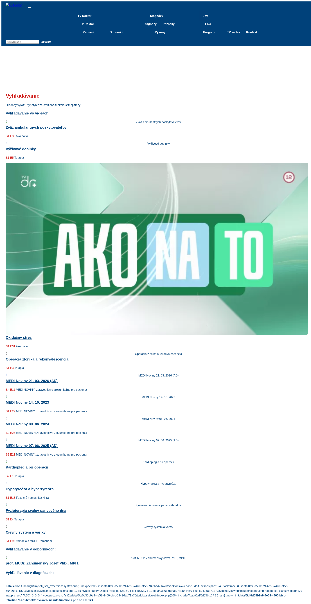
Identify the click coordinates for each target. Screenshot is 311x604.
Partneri (88, 32)
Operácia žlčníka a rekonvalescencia (37, 359)
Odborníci (116, 32)
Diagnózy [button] (156, 15)
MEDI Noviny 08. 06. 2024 (27, 424)
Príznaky (169, 24)
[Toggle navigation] (29, 7)
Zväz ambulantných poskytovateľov (36, 127)
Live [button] (205, 15)
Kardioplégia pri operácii (27, 467)
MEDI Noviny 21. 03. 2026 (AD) (32, 381)
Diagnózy (150, 24)
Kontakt (251, 32)
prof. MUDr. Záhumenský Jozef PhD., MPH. (42, 563)
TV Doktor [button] (84, 15)
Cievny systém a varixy (26, 532)
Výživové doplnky (21, 149)
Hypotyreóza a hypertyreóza (30, 489)
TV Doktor (87, 24)
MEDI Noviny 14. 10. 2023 (27, 402)
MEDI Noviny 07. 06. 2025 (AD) (32, 446)
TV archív (233, 32)
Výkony (160, 32)
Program (209, 32)
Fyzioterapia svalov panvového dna (36, 511)
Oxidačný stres (19, 337)
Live (208, 24)
